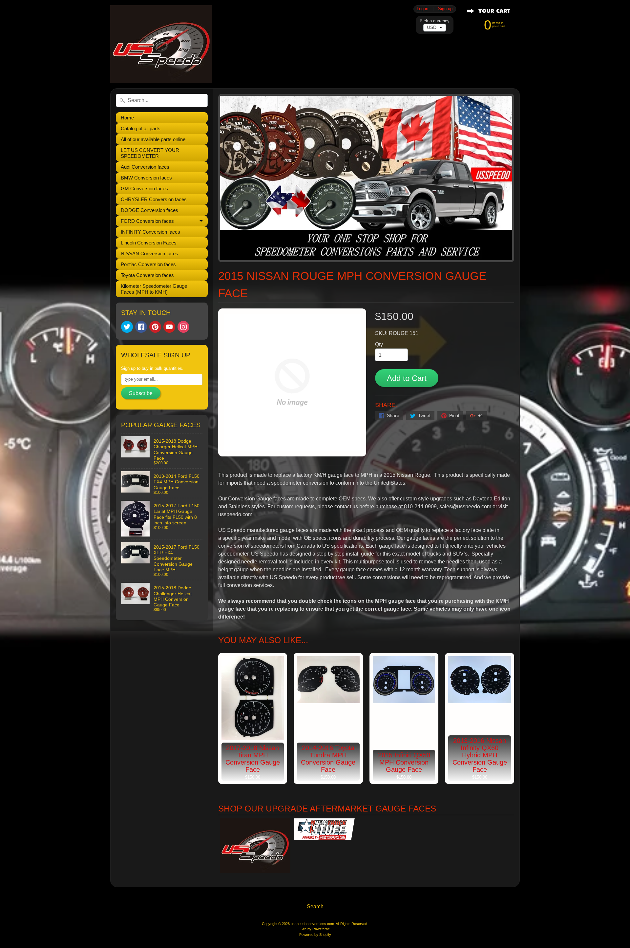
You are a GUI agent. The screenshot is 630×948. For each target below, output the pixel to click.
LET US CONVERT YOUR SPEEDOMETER (150, 153)
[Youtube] (169, 327)
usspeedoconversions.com (312, 924)
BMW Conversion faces (146, 177)
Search (315, 906)
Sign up (445, 9)
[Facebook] (141, 327)
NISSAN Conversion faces (149, 253)
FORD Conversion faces (147, 221)
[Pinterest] (155, 327)
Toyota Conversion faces (147, 275)
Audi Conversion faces (145, 167)
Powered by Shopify (315, 935)
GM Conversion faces (144, 188)
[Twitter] (127, 327)
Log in (422, 9)
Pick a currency (435, 20)
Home (127, 117)
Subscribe (141, 393)
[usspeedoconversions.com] (161, 44)
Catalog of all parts (140, 128)
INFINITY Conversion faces (150, 232)
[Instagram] (183, 327)
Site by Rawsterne (315, 929)
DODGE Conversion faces (149, 210)
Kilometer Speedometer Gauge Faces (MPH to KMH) (154, 289)
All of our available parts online (153, 139)
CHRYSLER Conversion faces (154, 199)
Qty (379, 344)
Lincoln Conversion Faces (149, 242)
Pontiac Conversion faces (148, 264)
